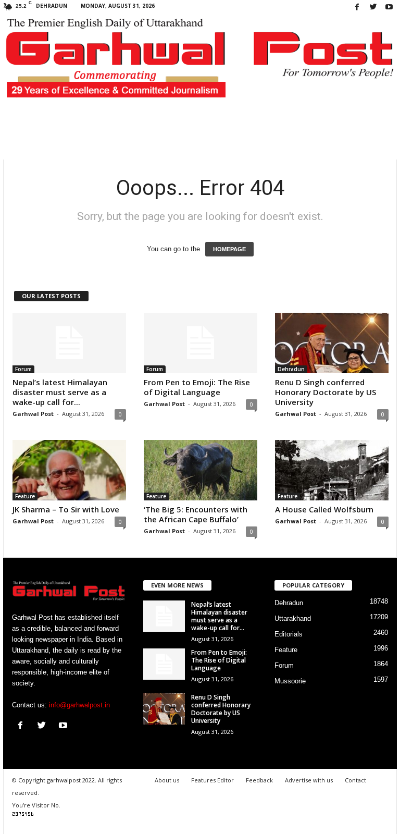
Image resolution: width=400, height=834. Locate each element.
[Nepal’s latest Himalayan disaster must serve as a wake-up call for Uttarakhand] (69, 343)
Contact (355, 780)
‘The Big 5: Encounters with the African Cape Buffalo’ (195, 514)
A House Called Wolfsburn (324, 509)
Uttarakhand (292, 618)
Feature (25, 496)
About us (167, 780)
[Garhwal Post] (200, 63)
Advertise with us (309, 780)
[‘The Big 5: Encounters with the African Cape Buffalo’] (200, 470)
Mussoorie (290, 681)
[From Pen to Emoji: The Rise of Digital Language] (200, 343)
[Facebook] (357, 7)
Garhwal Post (33, 414)
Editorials (288, 634)
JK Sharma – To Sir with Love (65, 509)
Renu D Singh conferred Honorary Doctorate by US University (325, 392)
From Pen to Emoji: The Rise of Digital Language (197, 387)
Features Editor (212, 780)
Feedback (259, 780)
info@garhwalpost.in (79, 705)
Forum (23, 369)
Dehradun (291, 369)
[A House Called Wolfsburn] (332, 470)
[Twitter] (373, 7)
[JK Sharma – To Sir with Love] (69, 470)
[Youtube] (389, 7)
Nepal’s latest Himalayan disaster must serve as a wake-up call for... (59, 392)
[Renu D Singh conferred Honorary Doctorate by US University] (332, 343)
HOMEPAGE (229, 249)
